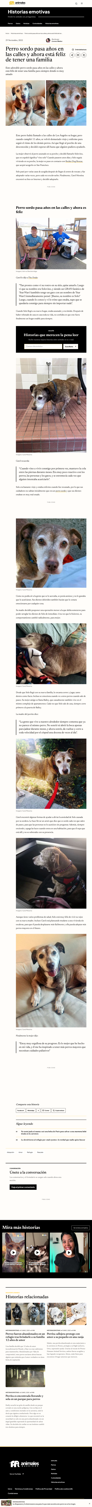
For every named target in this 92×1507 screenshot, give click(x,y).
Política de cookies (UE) (64, 1489)
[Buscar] (76, 3)
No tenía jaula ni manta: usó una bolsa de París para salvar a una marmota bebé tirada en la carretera (53, 1133)
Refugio (30, 1152)
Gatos (18, 23)
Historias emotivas (29, 11)
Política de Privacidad (44, 1489)
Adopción (10, 1152)
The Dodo (32, 278)
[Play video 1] (13, 1253)
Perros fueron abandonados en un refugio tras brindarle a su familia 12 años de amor (25, 1337)
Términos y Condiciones (24, 1489)
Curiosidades (37, 23)
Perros (10, 23)
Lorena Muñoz (57, 41)
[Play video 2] (37, 1253)
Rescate (40, 1152)
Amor (21, 1152)
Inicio (7, 33)
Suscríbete (70, 347)
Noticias (26, 23)
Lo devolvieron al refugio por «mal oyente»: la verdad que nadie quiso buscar (53, 1140)
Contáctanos (13, 1493)
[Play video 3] (69, 1253)
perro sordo (61, 491)
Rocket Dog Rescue (74, 161)
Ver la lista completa (80, 1228)
